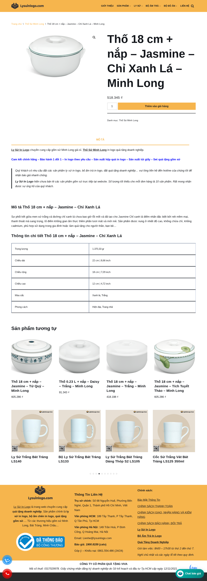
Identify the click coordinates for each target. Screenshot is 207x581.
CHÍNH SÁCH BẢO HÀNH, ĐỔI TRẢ (159, 523)
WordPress (39, 576)
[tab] (100, 140)
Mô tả (100, 139)
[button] (94, 37)
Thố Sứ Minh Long (34, 24)
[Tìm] (192, 6)
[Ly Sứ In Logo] (28, 6)
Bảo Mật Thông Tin (148, 499)
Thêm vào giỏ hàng (157, 106)
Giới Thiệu (107, 6)
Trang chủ (16, 24)
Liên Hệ (184, 6)
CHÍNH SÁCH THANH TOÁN (155, 506)
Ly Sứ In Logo (20, 149)
